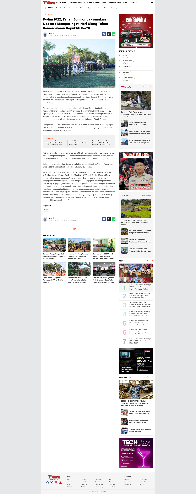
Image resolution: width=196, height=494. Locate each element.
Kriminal (82, 8)
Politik (106, 8)
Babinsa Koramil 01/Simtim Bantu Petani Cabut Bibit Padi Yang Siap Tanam (134, 222)
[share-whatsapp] (113, 34)
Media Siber (127, 484)
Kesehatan (73, 3)
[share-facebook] (104, 34)
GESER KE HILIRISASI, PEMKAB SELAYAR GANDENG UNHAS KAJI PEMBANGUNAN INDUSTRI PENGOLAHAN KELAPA (134, 403)
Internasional (61, 3)
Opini (89, 8)
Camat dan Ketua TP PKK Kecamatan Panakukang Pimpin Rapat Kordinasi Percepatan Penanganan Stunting (138, 332)
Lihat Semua (146, 87)
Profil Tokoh (122, 3)
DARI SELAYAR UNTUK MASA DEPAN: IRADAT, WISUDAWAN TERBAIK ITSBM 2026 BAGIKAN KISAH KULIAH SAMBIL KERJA (140, 431)
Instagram (56, 485)
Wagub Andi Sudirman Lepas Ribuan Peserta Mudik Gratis (139, 133)
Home (45, 15)
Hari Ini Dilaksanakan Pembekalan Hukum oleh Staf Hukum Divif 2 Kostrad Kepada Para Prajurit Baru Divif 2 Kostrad (140, 241)
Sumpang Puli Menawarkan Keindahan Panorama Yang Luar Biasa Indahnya (136, 114)
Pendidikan (112, 3)
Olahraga (90, 3)
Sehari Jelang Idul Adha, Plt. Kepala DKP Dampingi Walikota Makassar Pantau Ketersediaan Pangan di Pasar (140, 305)
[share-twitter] (109, 34)
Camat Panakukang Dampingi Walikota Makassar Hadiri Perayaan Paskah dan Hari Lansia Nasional (139, 314)
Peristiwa (98, 8)
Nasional (81, 3)
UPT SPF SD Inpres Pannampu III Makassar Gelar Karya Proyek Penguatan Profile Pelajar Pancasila (140, 287)
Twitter (52, 485)
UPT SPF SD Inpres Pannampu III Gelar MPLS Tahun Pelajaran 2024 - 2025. (140, 341)
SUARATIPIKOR (103, 492)
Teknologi (114, 8)
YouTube (60, 485)
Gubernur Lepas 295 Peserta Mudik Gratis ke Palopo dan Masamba (139, 142)
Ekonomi (67, 8)
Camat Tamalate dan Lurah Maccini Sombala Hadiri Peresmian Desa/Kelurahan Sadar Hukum (138, 323)
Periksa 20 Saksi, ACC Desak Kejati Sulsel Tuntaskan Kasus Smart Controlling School (140, 413)
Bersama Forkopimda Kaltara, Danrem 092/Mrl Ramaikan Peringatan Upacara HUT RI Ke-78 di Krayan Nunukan (101, 143)
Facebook (47, 485)
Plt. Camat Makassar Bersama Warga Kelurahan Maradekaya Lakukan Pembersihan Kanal (140, 232)
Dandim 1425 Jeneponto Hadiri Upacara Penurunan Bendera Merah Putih (78, 143)
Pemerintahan (100, 3)
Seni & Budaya (127, 78)
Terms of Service (144, 482)
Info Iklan (141, 484)
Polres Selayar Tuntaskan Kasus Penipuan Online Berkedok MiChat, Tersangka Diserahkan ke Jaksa (139, 422)
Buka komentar (80, 229)
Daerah (58, 8)
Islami (75, 8)
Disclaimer (127, 482)
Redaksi (126, 479)
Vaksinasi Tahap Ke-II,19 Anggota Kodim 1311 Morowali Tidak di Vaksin (140, 250)
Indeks (50, 8)
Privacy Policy (143, 479)
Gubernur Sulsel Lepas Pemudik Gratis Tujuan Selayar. (137, 124)
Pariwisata (84, 484)
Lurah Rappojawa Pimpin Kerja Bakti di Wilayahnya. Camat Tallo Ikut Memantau (140, 296)
